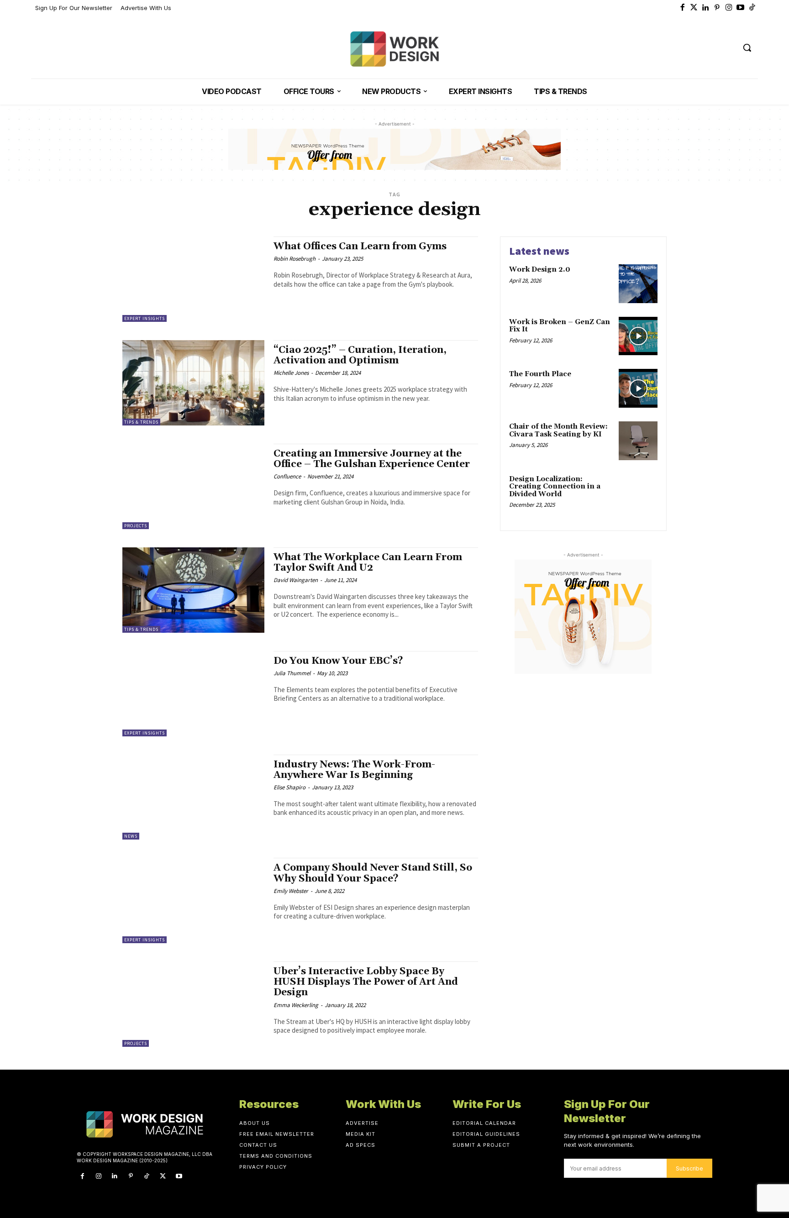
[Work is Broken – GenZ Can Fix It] (638, 336)
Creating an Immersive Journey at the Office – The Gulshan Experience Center (372, 459)
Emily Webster (291, 891)
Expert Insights (144, 318)
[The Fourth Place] (638, 388)
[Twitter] (694, 8)
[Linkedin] (706, 8)
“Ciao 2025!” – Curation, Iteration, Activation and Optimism (360, 355)
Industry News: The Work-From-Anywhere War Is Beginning (354, 770)
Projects (135, 526)
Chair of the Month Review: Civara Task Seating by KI (558, 430)
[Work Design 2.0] (638, 283)
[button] (747, 47)
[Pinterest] (717, 8)
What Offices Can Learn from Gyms (360, 246)
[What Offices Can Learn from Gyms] (193, 279)
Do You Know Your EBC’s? (338, 661)
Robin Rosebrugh (295, 258)
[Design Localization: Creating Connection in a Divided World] (638, 493)
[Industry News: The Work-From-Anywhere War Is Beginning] (193, 797)
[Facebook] (683, 8)
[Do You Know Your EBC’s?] (193, 693)
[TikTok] (147, 1176)
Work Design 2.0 (539, 269)
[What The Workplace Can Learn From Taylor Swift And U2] (193, 590)
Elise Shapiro (289, 787)
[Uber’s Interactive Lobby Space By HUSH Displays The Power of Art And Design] (193, 1004)
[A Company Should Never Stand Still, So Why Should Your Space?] (193, 900)
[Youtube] (741, 8)
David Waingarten (296, 580)
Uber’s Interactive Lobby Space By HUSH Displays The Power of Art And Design (366, 982)
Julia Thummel (292, 673)
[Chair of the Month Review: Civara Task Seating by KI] (638, 440)
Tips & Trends (141, 422)
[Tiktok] (752, 8)
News (130, 836)
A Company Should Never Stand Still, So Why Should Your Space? (373, 873)
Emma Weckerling (296, 1005)
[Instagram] (729, 8)
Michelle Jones (291, 373)
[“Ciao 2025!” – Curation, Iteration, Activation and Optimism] (193, 382)
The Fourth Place (540, 374)
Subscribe (689, 1168)
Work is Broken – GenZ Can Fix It (559, 326)
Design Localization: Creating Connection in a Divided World (554, 487)
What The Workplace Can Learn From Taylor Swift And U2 (368, 562)
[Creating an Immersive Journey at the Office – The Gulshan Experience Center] (193, 486)
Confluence (287, 476)
